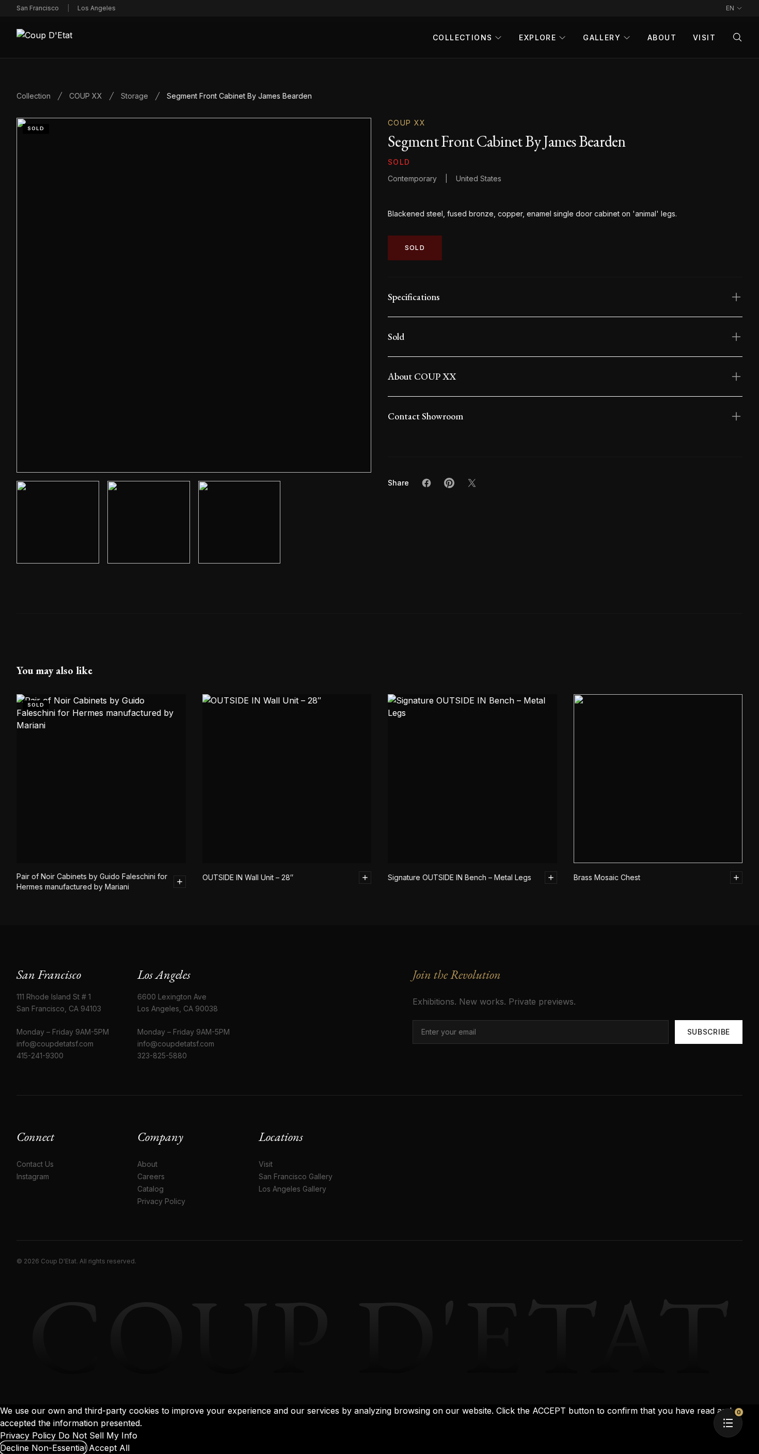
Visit (704, 37)
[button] (194, 295)
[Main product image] (58, 522)
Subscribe (708, 1031)
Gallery (602, 37)
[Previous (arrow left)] (18, 727)
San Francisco (38, 8)
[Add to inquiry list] (179, 881)
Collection (34, 95)
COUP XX (85, 95)
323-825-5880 (162, 1055)
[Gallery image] (148, 522)
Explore (537, 37)
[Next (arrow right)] (741, 727)
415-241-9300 (40, 1055)
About (661, 37)
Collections (462, 37)
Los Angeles (96, 8)
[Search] (737, 37)
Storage (134, 95)
